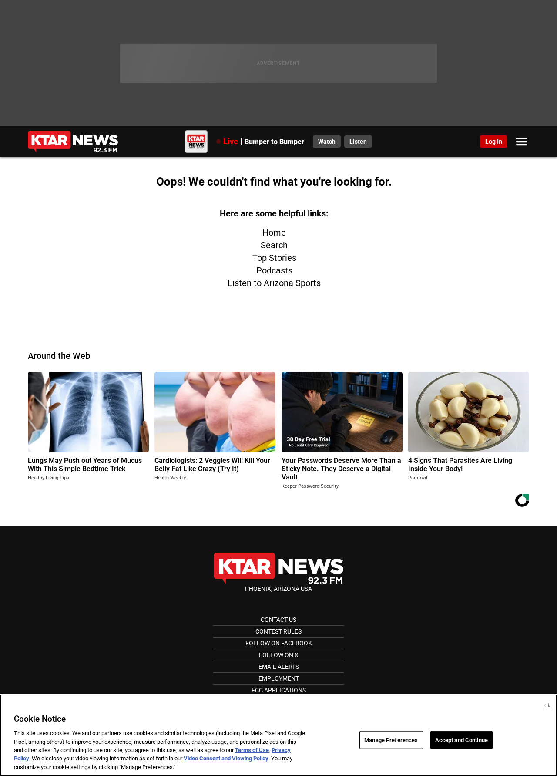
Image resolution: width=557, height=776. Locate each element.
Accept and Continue (461, 739)
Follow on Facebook (278, 643)
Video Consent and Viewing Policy (226, 759)
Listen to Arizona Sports (274, 283)
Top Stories (274, 258)
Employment (278, 678)
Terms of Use (252, 750)
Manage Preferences (391, 739)
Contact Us (278, 619)
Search (274, 245)
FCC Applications (279, 690)
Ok (547, 706)
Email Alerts (278, 666)
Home (274, 232)
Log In (493, 141)
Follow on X (279, 654)
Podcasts (274, 270)
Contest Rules (278, 631)
